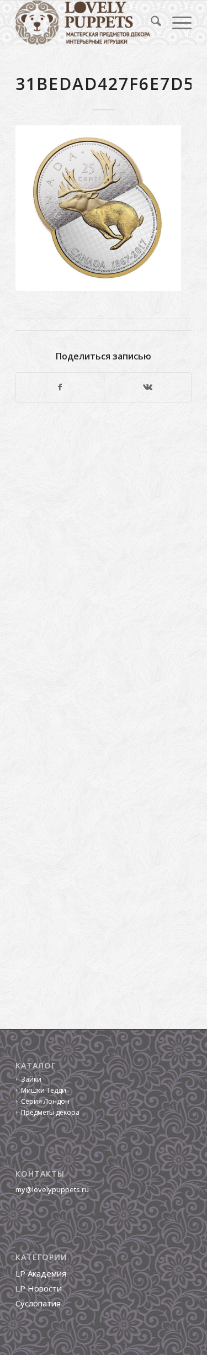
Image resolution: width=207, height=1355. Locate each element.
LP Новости (38, 1288)
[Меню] (176, 23)
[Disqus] (103, 563)
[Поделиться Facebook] (59, 387)
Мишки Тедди (43, 1090)
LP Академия (40, 1273)
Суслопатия (38, 1303)
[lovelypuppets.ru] (85, 23)
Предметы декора (50, 1112)
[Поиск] (150, 23)
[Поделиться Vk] (147, 387)
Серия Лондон (45, 1101)
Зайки (31, 1079)
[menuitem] (150, 23)
